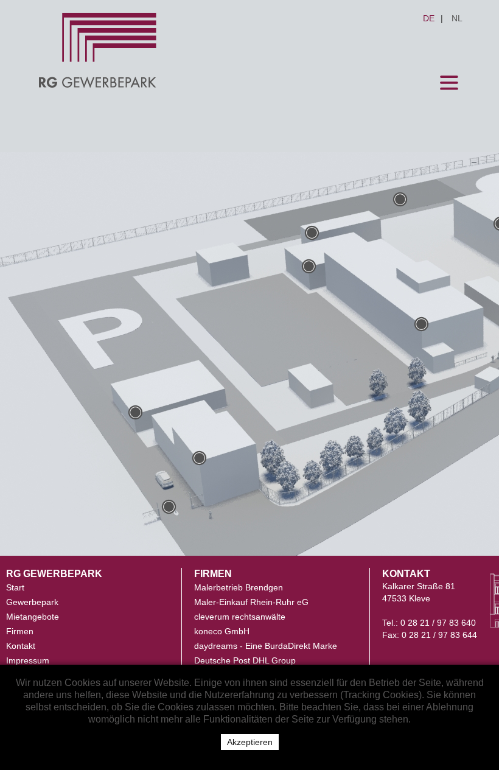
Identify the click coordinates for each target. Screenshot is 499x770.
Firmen (19, 631)
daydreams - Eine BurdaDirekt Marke (265, 646)
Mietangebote (32, 616)
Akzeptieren (250, 742)
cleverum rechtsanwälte (239, 616)
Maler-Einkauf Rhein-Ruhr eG (251, 602)
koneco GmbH (222, 631)
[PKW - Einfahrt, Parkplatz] (170, 508)
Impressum (27, 660)
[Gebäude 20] (313, 234)
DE (428, 18)
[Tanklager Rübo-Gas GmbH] (402, 201)
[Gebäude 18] (310, 268)
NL (457, 18)
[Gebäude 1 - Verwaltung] (201, 459)
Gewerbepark (32, 602)
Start (15, 587)
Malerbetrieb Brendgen (238, 587)
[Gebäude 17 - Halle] (423, 326)
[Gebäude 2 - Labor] (137, 414)
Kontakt (20, 646)
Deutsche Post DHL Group (245, 660)
